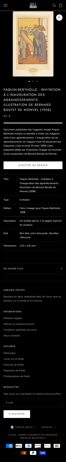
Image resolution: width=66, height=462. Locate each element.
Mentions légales (13, 318)
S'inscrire (17, 414)
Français (46, 427)
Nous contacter (12, 335)
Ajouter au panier (33, 165)
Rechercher (9, 353)
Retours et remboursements (19, 324)
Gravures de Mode (14, 364)
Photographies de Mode (17, 376)
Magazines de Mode (14, 370)
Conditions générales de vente (20, 329)
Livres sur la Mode (14, 359)
